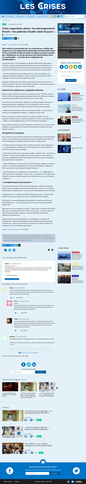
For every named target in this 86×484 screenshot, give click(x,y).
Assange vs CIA (76, 137)
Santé (8, 20)
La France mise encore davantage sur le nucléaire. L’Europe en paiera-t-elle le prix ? (77, 98)
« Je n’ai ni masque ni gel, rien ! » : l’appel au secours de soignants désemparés (37, 428)
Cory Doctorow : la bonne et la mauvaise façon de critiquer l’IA (77, 109)
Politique (74, 117)
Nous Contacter (42, 16)
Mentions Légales (40, 481)
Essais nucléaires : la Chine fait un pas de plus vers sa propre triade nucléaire (77, 257)
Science (74, 105)
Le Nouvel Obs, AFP (14, 44)
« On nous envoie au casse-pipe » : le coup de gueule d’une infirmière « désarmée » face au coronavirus (38, 412)
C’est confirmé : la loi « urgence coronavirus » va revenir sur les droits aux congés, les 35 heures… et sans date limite (38, 445)
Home (3, 20)
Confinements (8, 34)
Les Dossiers (9, 16)
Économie (74, 264)
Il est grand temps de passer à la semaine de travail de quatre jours (78, 268)
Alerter (20, 297)
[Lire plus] (28, 240)
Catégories (20, 16)
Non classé (75, 275)
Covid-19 (14, 34)
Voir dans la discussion (12, 279)
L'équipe (17, 481)
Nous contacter (8, 481)
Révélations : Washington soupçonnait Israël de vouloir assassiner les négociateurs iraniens (77, 280)
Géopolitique (75, 93)
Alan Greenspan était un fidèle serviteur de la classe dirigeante (78, 120)
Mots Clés (29, 16)
